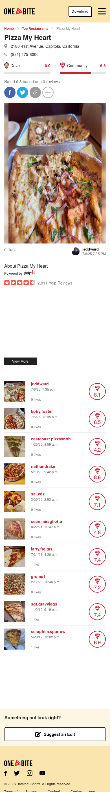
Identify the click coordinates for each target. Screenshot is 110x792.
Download (80, 11)
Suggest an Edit (59, 734)
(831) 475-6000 (25, 54)
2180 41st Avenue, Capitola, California (45, 46)
